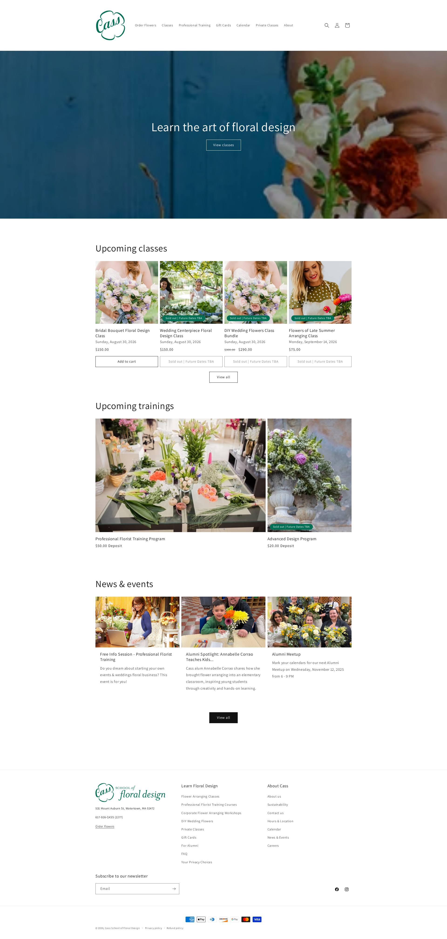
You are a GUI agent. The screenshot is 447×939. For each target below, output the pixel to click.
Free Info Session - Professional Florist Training (136, 656)
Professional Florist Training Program (130, 538)
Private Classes (192, 829)
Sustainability (278, 804)
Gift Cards (188, 837)
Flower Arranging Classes (200, 796)
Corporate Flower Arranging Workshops (211, 813)
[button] (327, 25)
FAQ (184, 854)
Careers (273, 845)
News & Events (278, 837)
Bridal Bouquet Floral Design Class (122, 333)
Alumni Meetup (286, 654)
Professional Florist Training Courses (209, 804)
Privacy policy (153, 928)
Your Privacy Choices (196, 862)
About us (274, 796)
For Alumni (189, 845)
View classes (223, 145)
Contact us (276, 813)
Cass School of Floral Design (122, 928)
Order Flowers (104, 826)
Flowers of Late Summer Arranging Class (312, 333)
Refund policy (175, 928)
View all (223, 377)
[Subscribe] (174, 888)
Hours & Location (281, 821)
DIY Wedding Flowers (197, 821)
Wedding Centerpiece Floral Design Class (186, 333)
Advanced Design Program (292, 538)
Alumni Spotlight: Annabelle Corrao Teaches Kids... (219, 656)
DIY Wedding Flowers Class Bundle (249, 333)
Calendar (274, 829)
